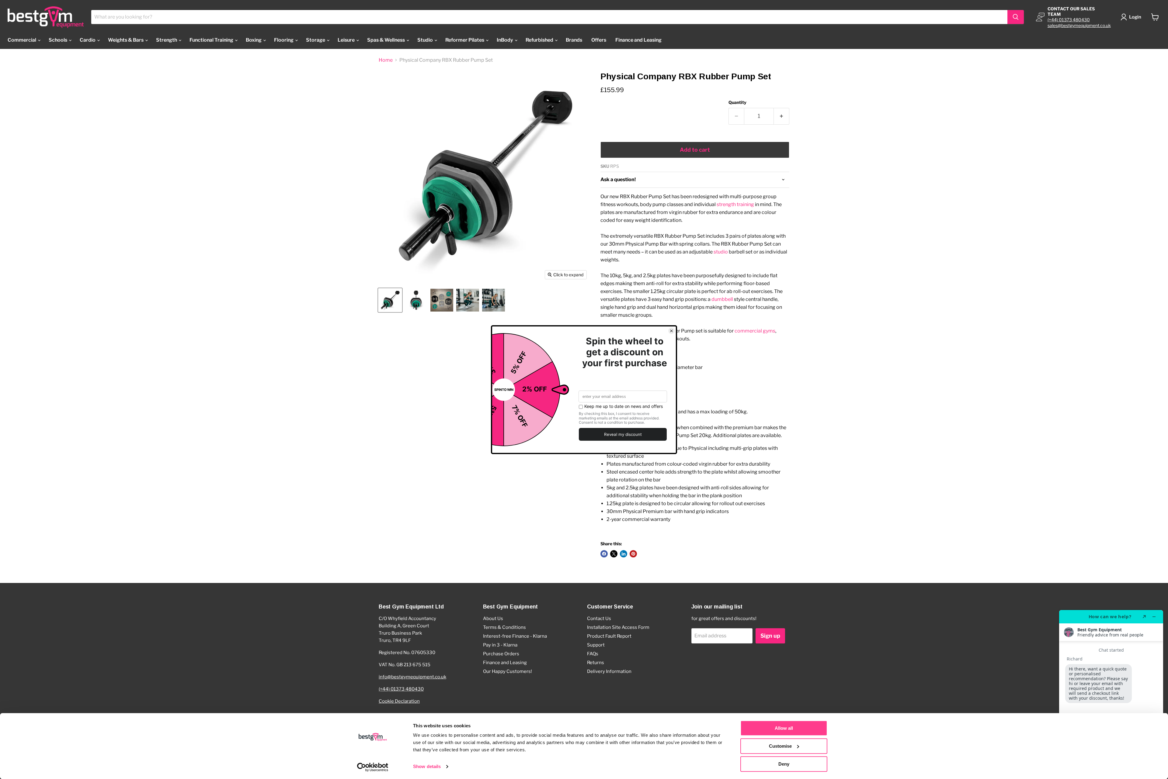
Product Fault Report (609, 636)
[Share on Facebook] (604, 553)
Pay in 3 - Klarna (500, 645)
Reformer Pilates (465, 40)
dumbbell (722, 299)
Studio (425, 40)
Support (596, 645)
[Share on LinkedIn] (623, 553)
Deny (783, 764)
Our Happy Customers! (507, 671)
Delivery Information (609, 671)
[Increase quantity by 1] (781, 116)
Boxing (254, 40)
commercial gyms (755, 331)
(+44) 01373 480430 (1069, 19)
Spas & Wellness (386, 40)
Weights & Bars (126, 40)
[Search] (1015, 17)
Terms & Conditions (504, 627)
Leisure (347, 40)
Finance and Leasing (638, 40)
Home (386, 60)
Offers (598, 40)
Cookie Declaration (399, 701)
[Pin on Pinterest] (633, 553)
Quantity (737, 102)
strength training (735, 204)
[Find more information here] (1111, 692)
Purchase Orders (501, 654)
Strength (167, 40)
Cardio (88, 40)
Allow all (784, 728)
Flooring (284, 40)
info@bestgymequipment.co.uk (412, 677)
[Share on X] (613, 553)
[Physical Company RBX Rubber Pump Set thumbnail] (390, 300)
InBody (505, 40)
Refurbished (540, 40)
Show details (427, 766)
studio (721, 252)
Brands (574, 40)
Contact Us (599, 618)
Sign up (770, 636)
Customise (780, 746)
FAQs (592, 654)
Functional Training (211, 40)
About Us (493, 618)
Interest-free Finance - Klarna (515, 636)
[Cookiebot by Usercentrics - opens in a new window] (372, 767)
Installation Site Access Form (618, 627)
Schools (58, 40)
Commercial (22, 40)
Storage (316, 40)
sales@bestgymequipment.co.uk (1079, 25)
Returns (595, 662)
